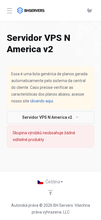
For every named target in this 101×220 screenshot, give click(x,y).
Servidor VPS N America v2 (47, 117)
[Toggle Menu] (8, 10)
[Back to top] (50, 192)
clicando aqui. (42, 101)
